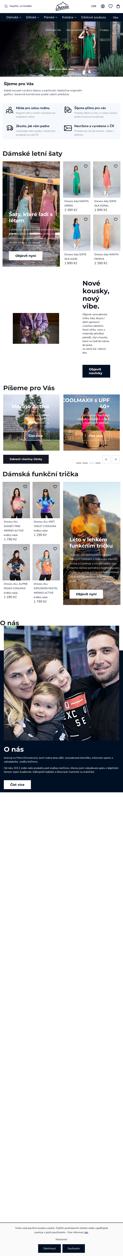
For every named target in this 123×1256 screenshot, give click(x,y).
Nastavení (61, 1239)
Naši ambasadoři (74, 30)
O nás (91, 30)
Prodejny (104, 30)
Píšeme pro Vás (53, 30)
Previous (106, 463)
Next (116, 463)
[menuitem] (14, 17)
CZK (93, 6)
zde (86, 1232)
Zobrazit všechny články (26, 462)
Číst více (17, 788)
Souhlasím (74, 1248)
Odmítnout (49, 1248)
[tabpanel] (31, 426)
